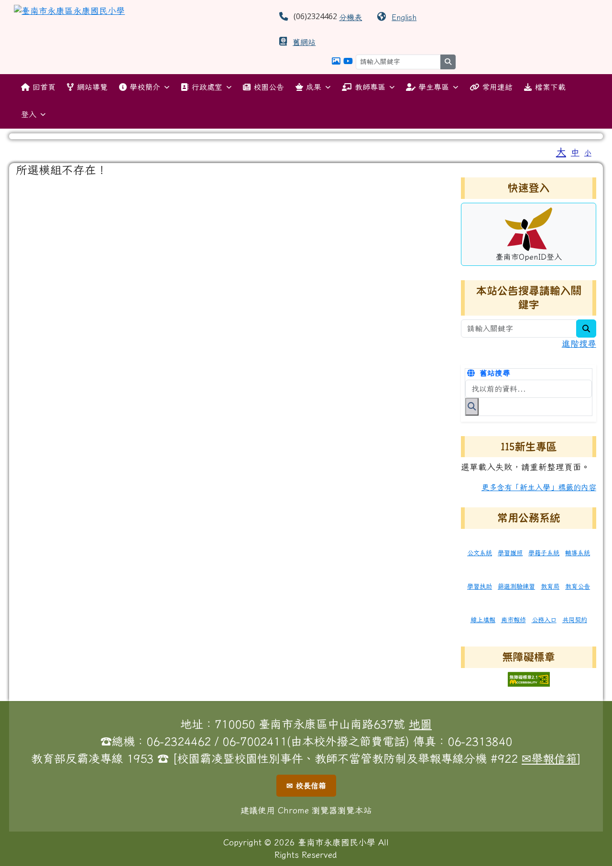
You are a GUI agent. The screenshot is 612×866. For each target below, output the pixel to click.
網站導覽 (92, 87)
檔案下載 (550, 87)
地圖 (420, 724)
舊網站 (304, 42)
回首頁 (44, 87)
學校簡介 (145, 87)
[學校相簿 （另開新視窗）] (336, 61)
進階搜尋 (579, 344)
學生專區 (433, 87)
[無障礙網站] (529, 678)
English (404, 17)
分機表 (350, 17)
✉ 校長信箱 (306, 785)
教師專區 (370, 87)
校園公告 (268, 87)
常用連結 (497, 87)
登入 (28, 114)
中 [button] (575, 152)
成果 (313, 87)
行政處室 (207, 87)
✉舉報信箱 (549, 758)
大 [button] (561, 151)
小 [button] (587, 152)
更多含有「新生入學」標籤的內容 (538, 487)
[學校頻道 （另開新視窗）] (348, 61)
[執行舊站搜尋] (472, 406)
